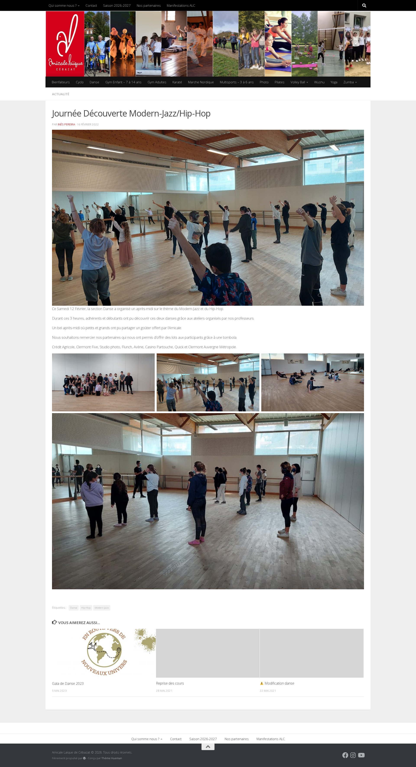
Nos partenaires (149, 5)
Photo (264, 82)
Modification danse (279, 683)
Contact (91, 5)
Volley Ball (298, 82)
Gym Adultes (157, 82)
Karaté (177, 82)
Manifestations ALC (181, 5)
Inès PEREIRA (66, 124)
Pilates (279, 82)
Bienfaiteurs (61, 82)
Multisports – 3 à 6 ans (237, 82)
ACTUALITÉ (60, 94)
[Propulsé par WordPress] (84, 758)
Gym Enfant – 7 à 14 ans (123, 82)
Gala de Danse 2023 (68, 683)
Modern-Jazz (102, 607)
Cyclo (80, 82)
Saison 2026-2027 (117, 5)
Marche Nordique (201, 82)
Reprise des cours (170, 683)
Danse (94, 82)
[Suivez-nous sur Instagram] (353, 755)
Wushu (319, 82)
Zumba (348, 82)
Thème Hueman (111, 758)
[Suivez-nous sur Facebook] (345, 755)
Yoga (334, 82)
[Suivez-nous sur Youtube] (361, 755)
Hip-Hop (86, 607)
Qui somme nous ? (62, 5)
